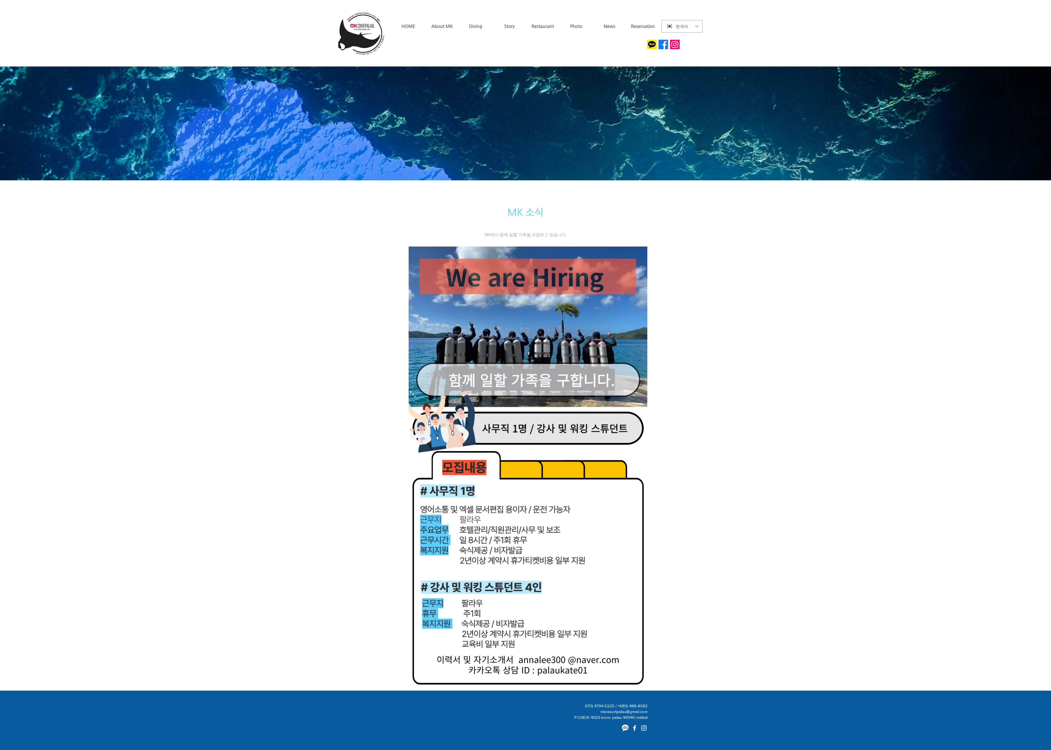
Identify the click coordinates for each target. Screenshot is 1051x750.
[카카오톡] (625, 728)
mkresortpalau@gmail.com (624, 711)
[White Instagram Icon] (644, 728)
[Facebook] (663, 44)
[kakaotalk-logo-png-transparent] (652, 44)
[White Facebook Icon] (634, 728)
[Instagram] (675, 44)
